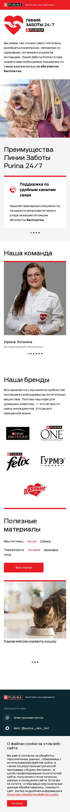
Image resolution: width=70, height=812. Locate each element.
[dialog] (35, 774)
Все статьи (24, 567)
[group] (35, 612)
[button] (31, 232)
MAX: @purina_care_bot (31, 728)
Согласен (17, 803)
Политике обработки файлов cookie (33, 794)
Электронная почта (28, 717)
